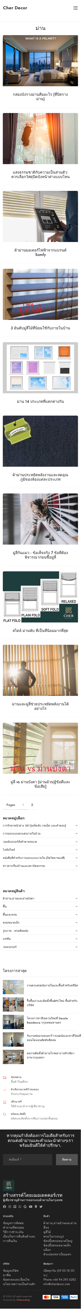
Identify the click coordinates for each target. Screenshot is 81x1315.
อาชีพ (7, 1275)
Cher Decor (15, 8)
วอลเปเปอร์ (10, 947)
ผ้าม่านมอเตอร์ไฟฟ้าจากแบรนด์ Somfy (40, 252)
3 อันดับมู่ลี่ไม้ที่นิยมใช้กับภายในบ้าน (40, 328)
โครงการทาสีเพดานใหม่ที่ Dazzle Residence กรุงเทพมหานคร (47, 1020)
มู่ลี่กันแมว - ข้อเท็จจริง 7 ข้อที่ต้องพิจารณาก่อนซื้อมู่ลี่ (40, 555)
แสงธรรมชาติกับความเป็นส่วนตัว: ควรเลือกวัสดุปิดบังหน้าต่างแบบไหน (40, 174)
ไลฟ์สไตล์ (9, 850)
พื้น (5, 906)
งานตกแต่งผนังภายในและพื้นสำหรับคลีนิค (52, 985)
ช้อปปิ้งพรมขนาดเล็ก (57, 1245)
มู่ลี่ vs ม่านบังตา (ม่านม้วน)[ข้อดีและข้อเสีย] (40, 784)
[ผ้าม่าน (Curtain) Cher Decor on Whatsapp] (20, 1207)
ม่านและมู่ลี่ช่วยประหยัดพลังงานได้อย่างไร (40, 706)
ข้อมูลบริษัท (11, 1271)
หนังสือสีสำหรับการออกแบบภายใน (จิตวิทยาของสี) (34, 858)
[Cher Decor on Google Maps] (36, 1207)
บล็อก (47, 1250)
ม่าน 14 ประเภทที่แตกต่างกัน (40, 401)
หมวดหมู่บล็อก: (14, 818)
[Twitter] (40, 1207)
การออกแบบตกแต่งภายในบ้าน (21, 833)
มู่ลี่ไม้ (47, 1232)
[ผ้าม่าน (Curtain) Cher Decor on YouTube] (30, 1207)
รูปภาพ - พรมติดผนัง (15, 931)
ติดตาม (67, 1159)
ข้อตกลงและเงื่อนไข (16, 1280)
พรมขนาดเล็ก (11, 922)
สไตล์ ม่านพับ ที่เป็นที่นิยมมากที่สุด (40, 630)
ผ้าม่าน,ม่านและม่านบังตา (18, 898)
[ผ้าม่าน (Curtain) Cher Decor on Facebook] (4, 1207)
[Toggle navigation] (75, 8)
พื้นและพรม (10, 915)
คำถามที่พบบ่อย (13, 1228)
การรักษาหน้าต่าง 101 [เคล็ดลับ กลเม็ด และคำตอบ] (34, 825)
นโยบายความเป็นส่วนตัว (19, 1284)
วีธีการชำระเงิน (13, 1232)
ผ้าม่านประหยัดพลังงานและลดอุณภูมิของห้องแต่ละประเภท (40, 477)
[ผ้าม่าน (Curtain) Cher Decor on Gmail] (25, 1207)
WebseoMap (23, 1300)
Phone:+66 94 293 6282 (59, 1280)
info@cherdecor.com (56, 1284)
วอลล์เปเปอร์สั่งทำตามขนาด (20, 842)
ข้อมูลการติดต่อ (13, 1223)
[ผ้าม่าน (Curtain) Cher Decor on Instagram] (9, 1207)
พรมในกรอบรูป (53, 1237)
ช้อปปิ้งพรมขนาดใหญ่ (57, 1241)
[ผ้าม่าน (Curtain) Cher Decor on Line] (15, 1207)
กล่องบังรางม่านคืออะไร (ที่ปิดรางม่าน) (40, 96)
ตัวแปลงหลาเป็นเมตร (57, 1254)
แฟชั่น (7, 939)
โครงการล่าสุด (15, 970)
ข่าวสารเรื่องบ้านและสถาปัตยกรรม (24, 866)
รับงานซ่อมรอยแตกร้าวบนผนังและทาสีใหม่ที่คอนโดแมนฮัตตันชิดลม (54, 1038)
